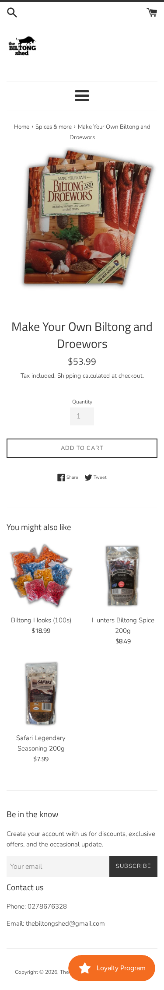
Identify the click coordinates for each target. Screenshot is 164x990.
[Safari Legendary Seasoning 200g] (41, 694)
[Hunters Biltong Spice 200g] (123, 576)
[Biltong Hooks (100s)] (41, 576)
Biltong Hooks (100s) (41, 620)
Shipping (69, 376)
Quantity (82, 401)
